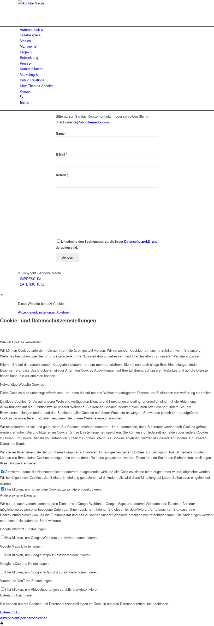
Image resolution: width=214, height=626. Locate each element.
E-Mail (61, 154)
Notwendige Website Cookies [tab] (22, 384)
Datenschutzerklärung (140, 241)
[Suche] (21, 96)
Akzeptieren (27, 312)
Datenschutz (9, 612)
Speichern (25, 617)
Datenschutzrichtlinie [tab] (16, 595)
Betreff (62, 175)
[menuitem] (108, 32)
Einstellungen (46, 312)
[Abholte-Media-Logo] (57, 3)
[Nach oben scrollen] (1, 295)
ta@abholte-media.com (91, 121)
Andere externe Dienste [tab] (17, 495)
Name (61, 133)
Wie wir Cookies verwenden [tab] (20, 341)
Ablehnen (63, 312)
